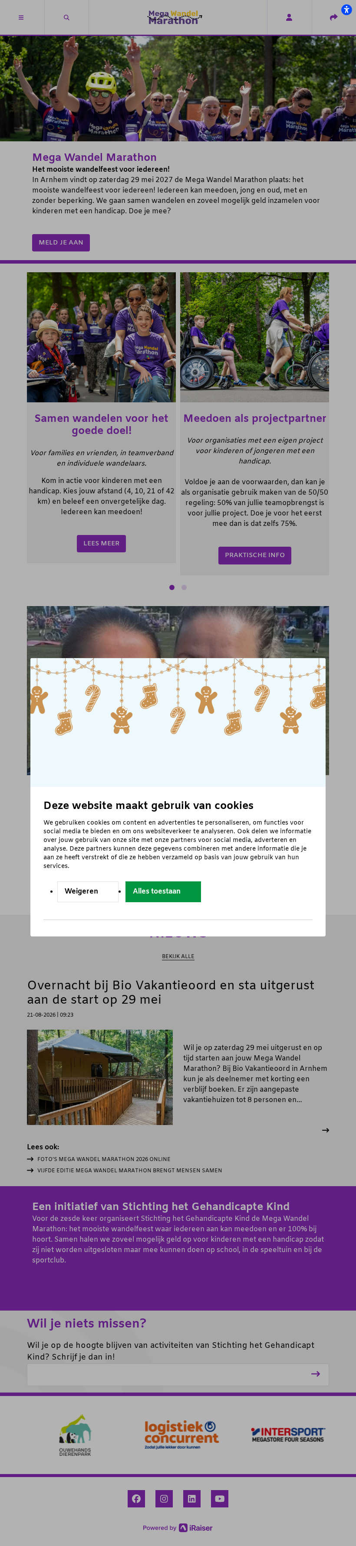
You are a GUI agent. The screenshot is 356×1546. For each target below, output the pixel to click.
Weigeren (81, 891)
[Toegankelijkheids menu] (346, 9)
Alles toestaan (157, 891)
